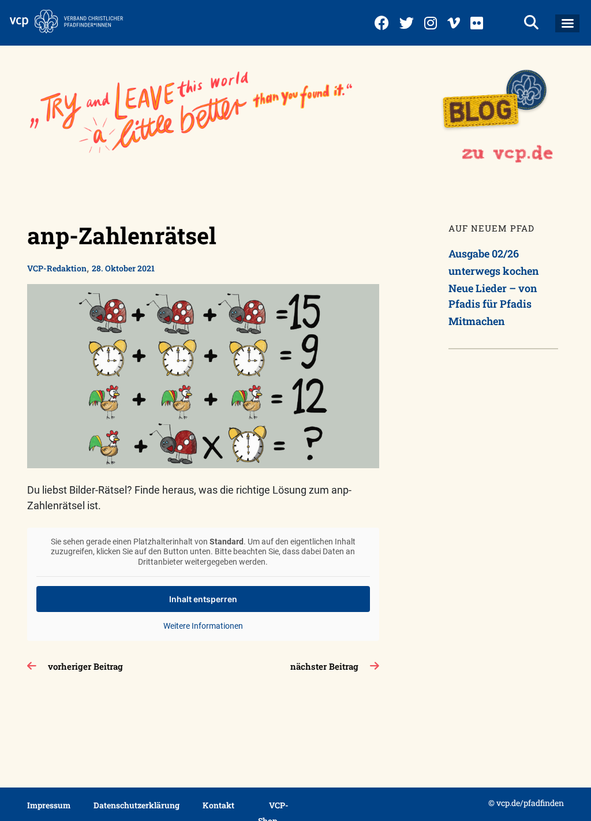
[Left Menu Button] (567, 23)
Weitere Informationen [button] (203, 625)
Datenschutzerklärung (136, 805)
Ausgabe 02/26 (483, 253)
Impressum (48, 805)
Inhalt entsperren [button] (203, 599)
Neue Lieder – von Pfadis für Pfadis (492, 296)
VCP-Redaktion (57, 268)
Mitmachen (476, 321)
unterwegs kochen (493, 271)
